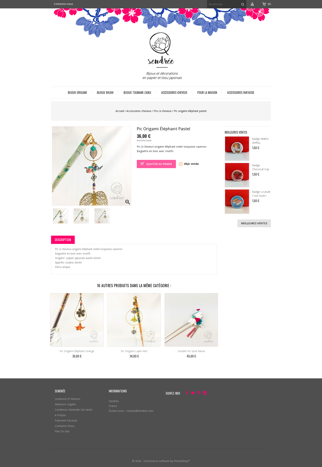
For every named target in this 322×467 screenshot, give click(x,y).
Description (63, 239)
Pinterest (198, 394)
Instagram (204, 394)
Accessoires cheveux (174, 92)
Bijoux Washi (105, 92)
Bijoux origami (77, 92)
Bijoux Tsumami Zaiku (137, 92)
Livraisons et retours (67, 399)
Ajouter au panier (159, 164)
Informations (118, 391)
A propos (60, 415)
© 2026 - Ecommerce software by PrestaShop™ (161, 461)
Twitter (192, 394)
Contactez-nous (63, 4)
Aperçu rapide (97, 298)
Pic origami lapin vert (134, 351)
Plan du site (62, 431)
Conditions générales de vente (73, 409)
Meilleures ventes (254, 223)
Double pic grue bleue (191, 351)
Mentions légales (65, 404)
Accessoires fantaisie (240, 92)
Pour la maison (207, 92)
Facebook (186, 394)
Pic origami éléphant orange (77, 351)
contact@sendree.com (139, 411)
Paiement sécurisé (66, 420)
